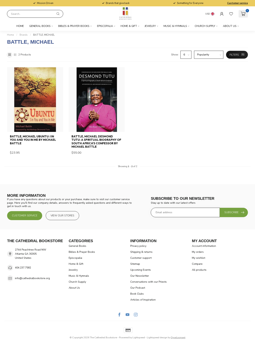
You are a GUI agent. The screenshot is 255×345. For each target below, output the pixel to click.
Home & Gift (129, 26)
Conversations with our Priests (148, 282)
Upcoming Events (140, 270)
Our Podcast (137, 288)
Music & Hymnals (175, 26)
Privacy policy (138, 246)
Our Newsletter (139, 276)
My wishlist (198, 258)
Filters (235, 55)
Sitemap (135, 264)
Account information (204, 246)
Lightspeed (139, 337)
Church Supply (205, 26)
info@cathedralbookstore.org (32, 278)
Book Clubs (137, 294)
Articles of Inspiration (143, 300)
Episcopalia (105, 26)
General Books (40, 26)
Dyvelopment (178, 337)
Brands (24, 35)
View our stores (62, 215)
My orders (198, 252)
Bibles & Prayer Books (73, 26)
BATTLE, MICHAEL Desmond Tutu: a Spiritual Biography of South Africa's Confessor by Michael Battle (96, 141)
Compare (197, 264)
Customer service (237, 3)
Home (20, 26)
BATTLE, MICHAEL (44, 35)
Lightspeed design (157, 337)
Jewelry (150, 26)
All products (199, 270)
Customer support (141, 258)
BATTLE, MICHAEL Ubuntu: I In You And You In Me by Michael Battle (33, 140)
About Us (230, 26)
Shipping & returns (141, 252)
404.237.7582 (23, 267)
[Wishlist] (231, 14)
